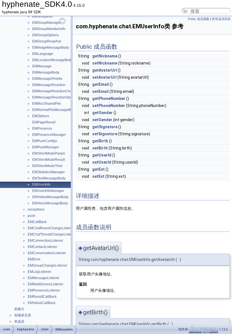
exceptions (36, 209)
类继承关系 (22, 315)
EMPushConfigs (44, 141)
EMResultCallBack (42, 297)
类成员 (19, 322)
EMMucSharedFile (46, 104)
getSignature (104, 127)
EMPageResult (43, 122)
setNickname (104, 63)
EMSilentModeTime (47, 166)
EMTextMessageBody (49, 178)
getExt (98, 169)
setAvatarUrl (104, 77)
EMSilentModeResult (48, 160)
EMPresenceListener (44, 290)
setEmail (100, 91)
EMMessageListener (43, 278)
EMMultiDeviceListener (45, 284)
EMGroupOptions (45, 35)
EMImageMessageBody (50, 48)
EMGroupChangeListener (47, 265)
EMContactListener (42, 247)
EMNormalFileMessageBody (54, 110)
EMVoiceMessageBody (50, 203)
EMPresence (42, 128)
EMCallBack (37, 222)
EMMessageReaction (48, 85)
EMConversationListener (47, 253)
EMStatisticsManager (48, 172)
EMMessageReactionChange (55, 91)
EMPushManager (45, 147)
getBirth (100, 141)
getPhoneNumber (108, 98)
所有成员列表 (221, 19)
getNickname (104, 56)
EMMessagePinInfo (47, 79)
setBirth (100, 148)
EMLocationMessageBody (52, 60)
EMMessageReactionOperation (56, 97)
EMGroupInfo (42, 16)
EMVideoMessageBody (50, 197)
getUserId (101, 155)
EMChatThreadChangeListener (52, 234)
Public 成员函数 (198, 19)
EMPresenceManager (49, 135)
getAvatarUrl (104, 70)
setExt (98, 176)
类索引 (19, 309)
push (31, 216)
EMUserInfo (41, 185)
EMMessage (41, 66)
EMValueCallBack (41, 303)
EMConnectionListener (45, 241)
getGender (102, 112)
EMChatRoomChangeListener (51, 228)
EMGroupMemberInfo (48, 29)
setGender (102, 119)
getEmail (100, 84)
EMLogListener (39, 272)
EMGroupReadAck (46, 41)
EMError (34, 259)
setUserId (101, 162)
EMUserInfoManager (48, 191)
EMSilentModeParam (48, 153)
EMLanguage (42, 54)
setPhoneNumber (108, 105)
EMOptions (40, 116)
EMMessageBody (45, 72)
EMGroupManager (46, 23)
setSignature (104, 134)
